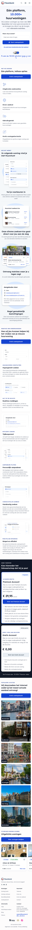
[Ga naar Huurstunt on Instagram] (6, 884)
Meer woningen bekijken (16, 839)
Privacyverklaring (22, 926)
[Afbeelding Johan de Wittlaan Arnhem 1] (12, 855)
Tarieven (19, 891)
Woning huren (4, 891)
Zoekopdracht (5, 900)
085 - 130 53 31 (21, 915)
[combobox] (15, 37)
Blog (2, 912)
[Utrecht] (16, 753)
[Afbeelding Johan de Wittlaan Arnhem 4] (15, 855)
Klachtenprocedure (6, 909)
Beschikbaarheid (5, 897)
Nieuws (3, 915)
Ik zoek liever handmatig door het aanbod (16, 47)
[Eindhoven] (16, 732)
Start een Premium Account (16, 601)
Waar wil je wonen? (9, 33)
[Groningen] (16, 774)
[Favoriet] (24, 859)
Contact (19, 900)
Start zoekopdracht (17, 42)
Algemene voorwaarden (11, 926)
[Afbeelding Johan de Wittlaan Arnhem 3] (14, 855)
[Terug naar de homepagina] (7, 2)
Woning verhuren (5, 894)
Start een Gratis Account (16, 655)
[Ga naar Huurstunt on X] (1, 884)
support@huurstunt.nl (22, 914)
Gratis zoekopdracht (16, 76)
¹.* (16, 58)
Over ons (19, 894)
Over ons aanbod (21, 897)
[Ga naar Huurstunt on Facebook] (4, 884)
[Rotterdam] (16, 817)
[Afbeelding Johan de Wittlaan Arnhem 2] (13, 855)
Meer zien (22, 868)
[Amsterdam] (16, 710)
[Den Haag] (16, 795)
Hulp (2, 906)
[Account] (25, 3)
